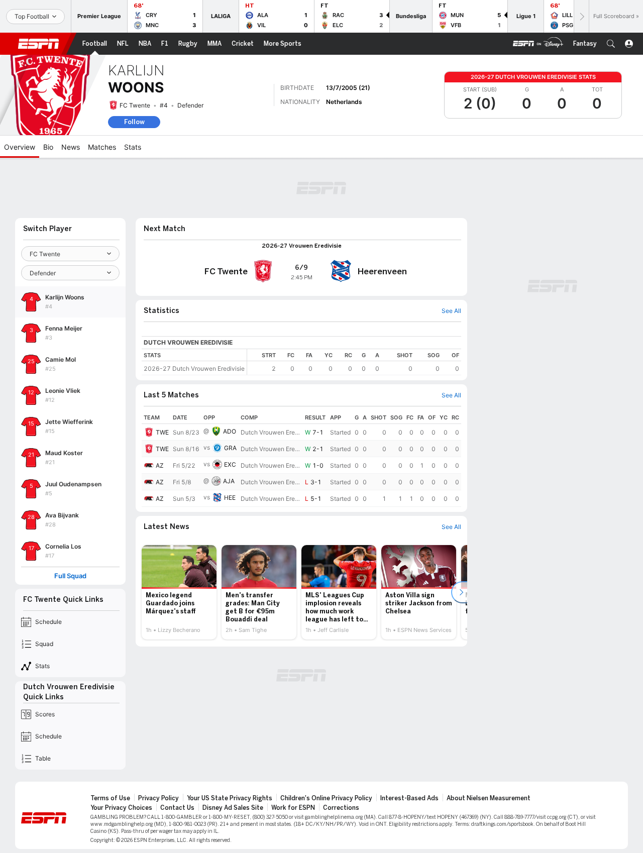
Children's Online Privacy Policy (326, 798)
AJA (229, 481)
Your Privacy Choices (121, 807)
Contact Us (177, 807)
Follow (134, 122)
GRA (230, 448)
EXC (230, 464)
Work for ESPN (293, 807)
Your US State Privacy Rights (229, 798)
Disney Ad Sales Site (232, 807)
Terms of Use (110, 798)
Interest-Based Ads (409, 798)
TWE (162, 432)
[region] (354, 362)
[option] (179, 592)
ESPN (38, 44)
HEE (230, 497)
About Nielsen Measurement (488, 798)
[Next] (581, 16)
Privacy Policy (158, 798)
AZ (160, 465)
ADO (229, 431)
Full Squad (70, 576)
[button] (611, 44)
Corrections (341, 807)
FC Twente (135, 105)
